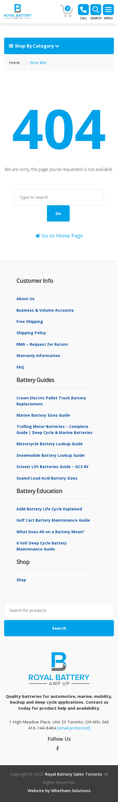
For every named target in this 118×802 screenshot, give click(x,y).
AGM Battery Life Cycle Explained (49, 508)
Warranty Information (38, 355)
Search (59, 628)
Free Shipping (29, 321)
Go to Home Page (61, 235)
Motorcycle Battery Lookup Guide (49, 443)
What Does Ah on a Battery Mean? (50, 531)
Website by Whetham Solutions (59, 790)
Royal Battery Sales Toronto (73, 774)
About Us (25, 298)
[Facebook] (57, 748)
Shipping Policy (31, 332)
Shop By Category (34, 46)
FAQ (20, 367)
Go (58, 213)
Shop (21, 579)
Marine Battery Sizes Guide (43, 415)
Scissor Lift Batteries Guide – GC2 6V (52, 466)
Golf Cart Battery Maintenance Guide (53, 520)
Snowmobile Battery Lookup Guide (50, 455)
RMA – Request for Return (42, 344)
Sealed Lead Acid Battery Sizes (46, 478)
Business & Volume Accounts (45, 310)
